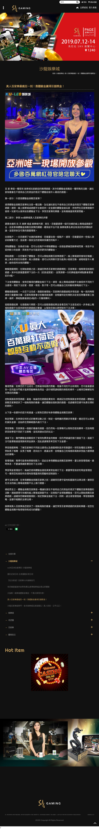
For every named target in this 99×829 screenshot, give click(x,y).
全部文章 (10, 553)
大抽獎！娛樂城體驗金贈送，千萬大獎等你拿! (25, 593)
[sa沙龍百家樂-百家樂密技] (35, 740)
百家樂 (9, 627)
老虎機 (9, 620)
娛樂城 (27, 189)
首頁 (53, 73)
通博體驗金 (10, 204)
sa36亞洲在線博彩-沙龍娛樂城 (19, 568)
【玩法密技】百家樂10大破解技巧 (21, 580)
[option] (49, 36)
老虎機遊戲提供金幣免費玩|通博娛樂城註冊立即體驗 (28, 587)
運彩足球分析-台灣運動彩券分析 (20, 574)
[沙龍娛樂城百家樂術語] (21, 8)
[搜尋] (77, 2)
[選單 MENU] (3, 8)
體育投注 (10, 634)
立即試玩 (84, 8)
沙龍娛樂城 (60, 73)
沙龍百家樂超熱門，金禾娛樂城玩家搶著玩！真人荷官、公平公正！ (34, 606)
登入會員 (93, 8)
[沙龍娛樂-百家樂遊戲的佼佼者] (49, 36)
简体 (85, 2)
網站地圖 (93, 2)
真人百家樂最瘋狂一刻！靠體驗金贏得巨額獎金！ (81, 73)
